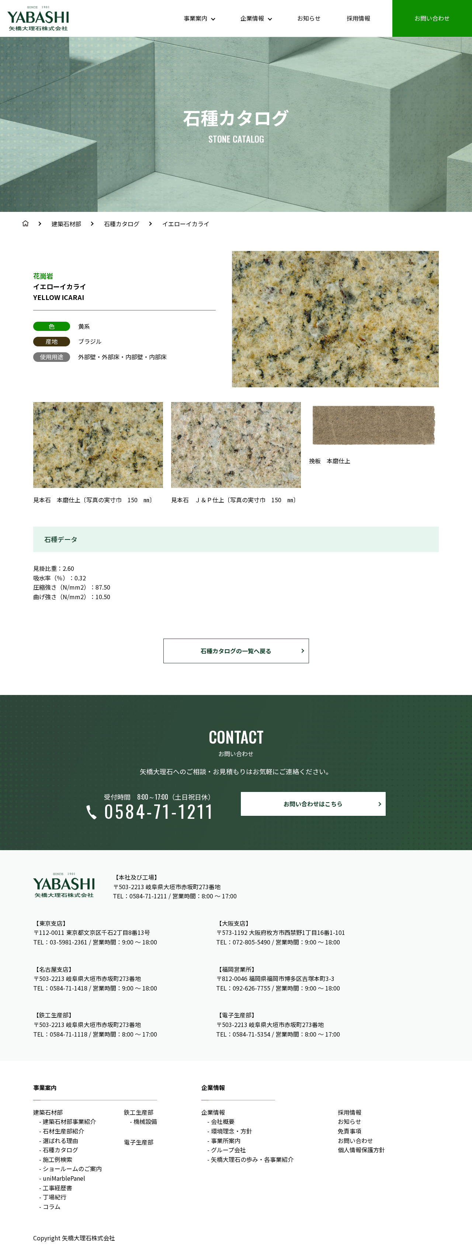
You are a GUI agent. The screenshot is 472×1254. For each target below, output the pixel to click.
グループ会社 (228, 1149)
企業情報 (213, 1112)
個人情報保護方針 (361, 1149)
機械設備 (145, 1121)
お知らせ (309, 18)
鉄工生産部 (138, 1112)
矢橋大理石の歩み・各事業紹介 (252, 1159)
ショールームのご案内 (72, 1168)
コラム (51, 1206)
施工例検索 (57, 1159)
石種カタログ (121, 223)
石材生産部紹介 (63, 1130)
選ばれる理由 (60, 1140)
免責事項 (349, 1130)
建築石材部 (66, 223)
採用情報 (358, 18)
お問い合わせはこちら (313, 803)
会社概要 (223, 1121)
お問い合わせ (432, 18)
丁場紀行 (54, 1196)
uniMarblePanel (64, 1178)
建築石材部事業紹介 (69, 1121)
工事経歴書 (57, 1187)
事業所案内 (225, 1140)
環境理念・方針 (231, 1130)
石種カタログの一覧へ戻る (236, 650)
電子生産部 (138, 1142)
